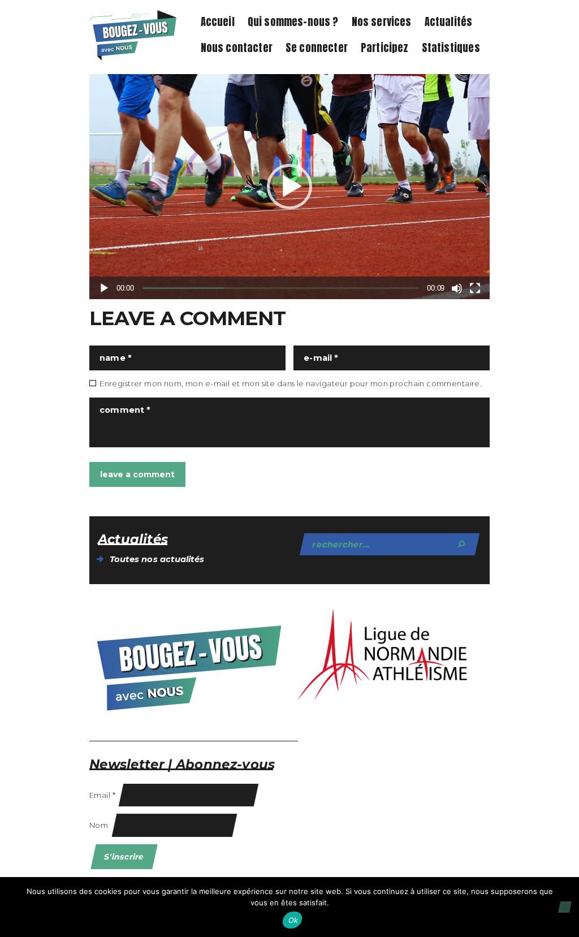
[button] (289, 186)
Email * (102, 795)
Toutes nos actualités (157, 559)
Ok (294, 920)
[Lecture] (104, 288)
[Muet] (457, 288)
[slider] (280, 288)
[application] (289, 186)
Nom (98, 825)
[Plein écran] (475, 288)
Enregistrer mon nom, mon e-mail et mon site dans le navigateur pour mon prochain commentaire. (291, 383)
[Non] (565, 907)
